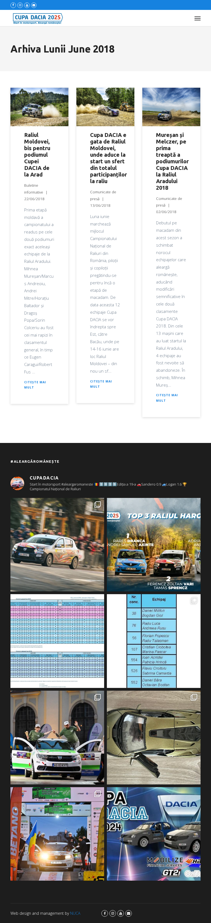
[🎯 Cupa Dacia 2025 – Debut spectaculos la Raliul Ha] (154, 545)
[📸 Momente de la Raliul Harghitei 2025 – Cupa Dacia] (57, 545)
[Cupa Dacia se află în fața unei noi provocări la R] (154, 641)
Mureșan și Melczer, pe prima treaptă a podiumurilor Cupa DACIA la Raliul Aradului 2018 (172, 161)
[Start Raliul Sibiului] (57, 737)
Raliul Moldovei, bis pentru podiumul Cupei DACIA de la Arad (37, 155)
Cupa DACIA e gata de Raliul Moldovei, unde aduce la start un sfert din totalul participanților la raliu (108, 158)
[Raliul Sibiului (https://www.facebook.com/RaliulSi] (154, 737)
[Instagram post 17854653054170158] (154, 834)
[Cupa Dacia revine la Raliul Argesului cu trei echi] (57, 834)
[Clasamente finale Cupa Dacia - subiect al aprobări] (57, 641)
